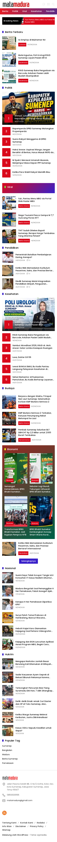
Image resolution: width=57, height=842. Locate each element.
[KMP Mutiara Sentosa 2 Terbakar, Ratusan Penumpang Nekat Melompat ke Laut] (9, 419)
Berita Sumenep (10, 758)
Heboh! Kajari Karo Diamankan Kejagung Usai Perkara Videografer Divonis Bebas (33, 630)
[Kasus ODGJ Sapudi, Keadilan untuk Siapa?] (7, 730)
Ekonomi (10, 480)
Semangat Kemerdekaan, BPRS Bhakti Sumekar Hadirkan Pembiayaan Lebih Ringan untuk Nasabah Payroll (15, 489)
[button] (43, 4)
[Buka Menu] (48, 4)
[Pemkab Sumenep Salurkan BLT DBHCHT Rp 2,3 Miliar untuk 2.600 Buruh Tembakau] (9, 435)
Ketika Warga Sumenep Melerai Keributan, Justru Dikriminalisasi (31, 716)
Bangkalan (7, 750)
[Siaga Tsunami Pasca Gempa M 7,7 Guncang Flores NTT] (49, 20)
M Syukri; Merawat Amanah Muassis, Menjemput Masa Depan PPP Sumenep (31, 161)
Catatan (22, 44)
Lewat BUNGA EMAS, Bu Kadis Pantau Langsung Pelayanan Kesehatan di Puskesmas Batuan (30, 368)
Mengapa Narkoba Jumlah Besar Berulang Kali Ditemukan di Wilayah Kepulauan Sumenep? (33, 662)
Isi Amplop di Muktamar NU (32, 39)
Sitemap (6, 830)
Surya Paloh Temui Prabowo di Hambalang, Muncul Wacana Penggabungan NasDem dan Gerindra (34, 616)
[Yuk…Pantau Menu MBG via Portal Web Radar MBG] (9, 203)
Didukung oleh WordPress (15, 835)
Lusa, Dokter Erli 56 (21, 357)
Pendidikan (23, 553)
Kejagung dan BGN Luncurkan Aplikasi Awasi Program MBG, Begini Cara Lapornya (34, 643)
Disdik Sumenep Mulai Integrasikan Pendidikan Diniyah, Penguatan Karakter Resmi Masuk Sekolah (32, 282)
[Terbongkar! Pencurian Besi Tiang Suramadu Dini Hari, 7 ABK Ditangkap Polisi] (7, 690)
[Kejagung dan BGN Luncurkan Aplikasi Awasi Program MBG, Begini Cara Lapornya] (7, 644)
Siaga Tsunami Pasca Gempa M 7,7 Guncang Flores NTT (36, 216)
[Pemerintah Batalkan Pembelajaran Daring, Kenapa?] (7, 257)
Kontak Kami (26, 822)
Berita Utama (24, 206)
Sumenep (7, 746)
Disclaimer (20, 826)
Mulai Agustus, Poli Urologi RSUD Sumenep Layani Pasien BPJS (34, 56)
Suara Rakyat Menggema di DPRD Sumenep (29, 140)
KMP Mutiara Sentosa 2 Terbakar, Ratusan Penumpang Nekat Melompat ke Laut (35, 416)
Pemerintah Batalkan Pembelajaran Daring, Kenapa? (33, 256)
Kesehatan (23, 62)
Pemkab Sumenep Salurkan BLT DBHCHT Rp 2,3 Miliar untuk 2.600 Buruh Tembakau (34, 432)
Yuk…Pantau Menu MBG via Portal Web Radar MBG (24, 21)
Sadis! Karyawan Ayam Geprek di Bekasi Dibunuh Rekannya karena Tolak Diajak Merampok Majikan (32, 676)
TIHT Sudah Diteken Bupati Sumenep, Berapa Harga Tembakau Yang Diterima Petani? (36, 233)
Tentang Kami (9, 822)
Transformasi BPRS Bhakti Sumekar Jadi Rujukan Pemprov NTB (15, 532)
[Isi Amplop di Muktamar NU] (9, 43)
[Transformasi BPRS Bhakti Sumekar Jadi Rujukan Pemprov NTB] (15, 511)
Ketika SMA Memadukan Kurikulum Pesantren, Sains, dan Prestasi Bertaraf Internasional (35, 269)
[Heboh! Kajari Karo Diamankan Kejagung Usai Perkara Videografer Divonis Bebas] (7, 630)
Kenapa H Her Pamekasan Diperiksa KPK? (33, 603)
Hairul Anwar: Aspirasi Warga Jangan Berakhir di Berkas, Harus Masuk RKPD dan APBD (33, 151)
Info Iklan (7, 826)
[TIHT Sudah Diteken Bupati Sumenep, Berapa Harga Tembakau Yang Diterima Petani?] (9, 236)
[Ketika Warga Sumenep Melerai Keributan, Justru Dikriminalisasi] (7, 717)
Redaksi (41, 822)
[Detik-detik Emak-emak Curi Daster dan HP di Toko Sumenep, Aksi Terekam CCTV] (7, 703)
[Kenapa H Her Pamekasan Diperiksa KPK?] (7, 604)
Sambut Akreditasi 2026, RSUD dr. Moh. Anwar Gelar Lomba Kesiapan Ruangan (32, 347)
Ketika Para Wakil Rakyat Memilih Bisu (31, 172)
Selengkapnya (28, 561)
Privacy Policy (36, 826)
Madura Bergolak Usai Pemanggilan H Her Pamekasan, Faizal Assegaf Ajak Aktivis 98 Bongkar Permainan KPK (34, 590)
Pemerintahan (24, 440)
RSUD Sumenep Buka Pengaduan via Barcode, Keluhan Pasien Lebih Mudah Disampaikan (36, 73)
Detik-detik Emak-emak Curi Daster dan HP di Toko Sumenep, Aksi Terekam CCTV (33, 702)
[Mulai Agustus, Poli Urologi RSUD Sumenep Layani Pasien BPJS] (9, 59)
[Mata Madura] (16, 4)
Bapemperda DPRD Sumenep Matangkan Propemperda (33, 130)
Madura (6, 754)
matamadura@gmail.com (19, 800)
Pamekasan (8, 763)
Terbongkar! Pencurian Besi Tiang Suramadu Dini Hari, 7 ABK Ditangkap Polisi (33, 689)
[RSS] (4, 813)
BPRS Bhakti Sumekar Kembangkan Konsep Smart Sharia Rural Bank (40, 532)
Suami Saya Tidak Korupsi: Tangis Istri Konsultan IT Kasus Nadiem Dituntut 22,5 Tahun (34, 576)
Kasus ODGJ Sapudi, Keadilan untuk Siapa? (33, 729)
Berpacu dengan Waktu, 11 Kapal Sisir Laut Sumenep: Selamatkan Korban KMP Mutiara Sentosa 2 (34, 399)
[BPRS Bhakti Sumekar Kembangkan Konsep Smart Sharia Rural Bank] (41, 511)
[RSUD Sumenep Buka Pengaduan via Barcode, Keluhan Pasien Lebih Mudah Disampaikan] (9, 76)
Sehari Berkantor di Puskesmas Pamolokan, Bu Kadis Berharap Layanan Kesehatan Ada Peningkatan (32, 378)
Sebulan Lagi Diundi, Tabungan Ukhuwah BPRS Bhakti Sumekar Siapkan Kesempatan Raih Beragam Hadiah (41, 489)
